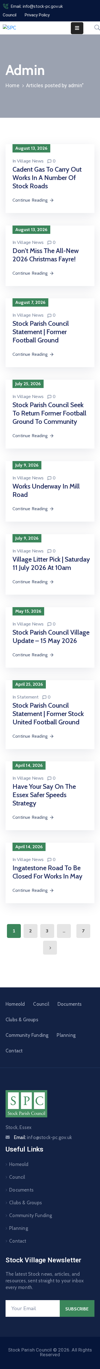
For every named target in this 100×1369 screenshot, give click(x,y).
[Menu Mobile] (77, 28)
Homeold (15, 1004)
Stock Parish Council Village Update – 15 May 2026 (50, 636)
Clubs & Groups (22, 1019)
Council (41, 1004)
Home (12, 85)
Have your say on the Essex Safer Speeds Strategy (44, 794)
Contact (14, 1050)
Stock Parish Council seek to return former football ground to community (49, 413)
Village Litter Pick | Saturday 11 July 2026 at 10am (51, 563)
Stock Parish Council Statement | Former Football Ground (40, 331)
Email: (43, 1137)
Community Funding (27, 1035)
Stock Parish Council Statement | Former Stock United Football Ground (48, 713)
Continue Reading (30, 200)
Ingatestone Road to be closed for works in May (47, 872)
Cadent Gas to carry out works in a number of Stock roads (47, 177)
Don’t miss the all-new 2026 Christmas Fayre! (45, 255)
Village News (30, 161)
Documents (70, 1004)
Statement (28, 697)
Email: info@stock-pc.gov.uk (37, 6)
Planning (66, 1035)
